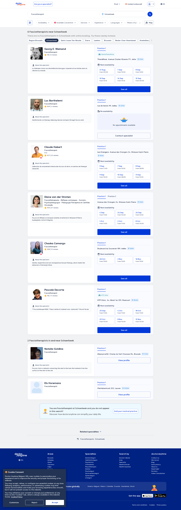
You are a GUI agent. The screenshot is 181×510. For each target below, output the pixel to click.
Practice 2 (112, 196)
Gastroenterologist (92, 473)
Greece (90, 486)
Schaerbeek (51, 40)
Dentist (87, 469)
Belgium (96, 486)
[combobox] (63, 14)
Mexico (103, 486)
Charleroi (51, 464)
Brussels (107, 40)
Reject (34, 502)
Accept (55, 502)
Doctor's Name (124, 458)
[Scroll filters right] (138, 22)
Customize (14, 502)
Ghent (50, 462)
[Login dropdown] (151, 4)
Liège (49, 467)
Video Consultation (158, 473)
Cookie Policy (16, 497)
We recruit (155, 460)
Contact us (155, 458)
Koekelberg (145, 40)
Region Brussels (35, 40)
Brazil (132, 486)
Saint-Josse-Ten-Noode (71, 40)
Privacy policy (161, 505)
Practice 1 (101, 48)
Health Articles (124, 464)
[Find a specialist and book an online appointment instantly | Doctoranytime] (77, 439)
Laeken (97, 40)
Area (121, 460)
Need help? (155, 469)
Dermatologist (90, 458)
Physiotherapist (90, 467)
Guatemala (125, 486)
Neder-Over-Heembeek (125, 40)
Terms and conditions (139, 505)
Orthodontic (89, 464)
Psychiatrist (89, 462)
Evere (87, 40)
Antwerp (50, 460)
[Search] (150, 14)
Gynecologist (89, 475)
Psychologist (89, 471)
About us (154, 467)
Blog (153, 462)
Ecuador (117, 486)
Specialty (122, 462)
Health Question (125, 467)
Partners (154, 471)
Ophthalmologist (91, 460)
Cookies (152, 505)
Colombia (110, 486)
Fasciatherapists (87, 439)
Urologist (88, 478)
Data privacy (156, 464)
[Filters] (29, 22)
